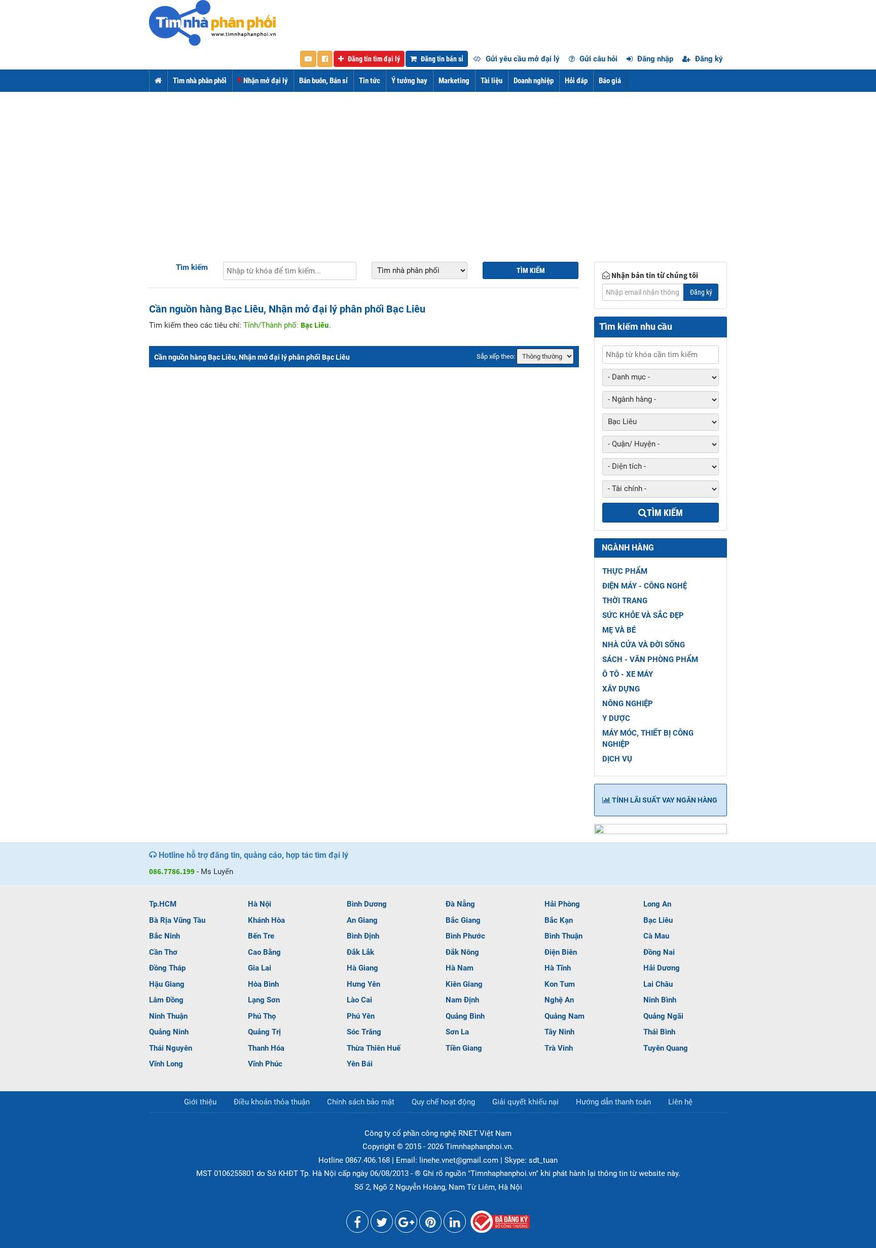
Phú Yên (361, 1016)
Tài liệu (491, 80)
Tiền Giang (464, 1048)
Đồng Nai (659, 952)
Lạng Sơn (264, 999)
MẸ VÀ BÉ (619, 630)
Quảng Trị (264, 1031)
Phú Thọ (262, 1016)
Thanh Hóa (266, 1048)
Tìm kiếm (192, 267)
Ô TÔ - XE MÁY (627, 674)
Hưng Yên (363, 984)
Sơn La (457, 1031)
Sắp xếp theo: (496, 356)
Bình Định (363, 936)
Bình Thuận (563, 936)
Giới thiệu (200, 1101)
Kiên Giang (464, 984)
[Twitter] (382, 1224)
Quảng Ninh (169, 1031)
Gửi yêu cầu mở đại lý (522, 58)
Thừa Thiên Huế (373, 1048)
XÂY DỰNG (621, 689)
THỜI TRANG (624, 600)
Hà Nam (459, 968)
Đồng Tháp (167, 968)
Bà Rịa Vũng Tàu (177, 920)
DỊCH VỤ (617, 759)
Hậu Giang (167, 984)
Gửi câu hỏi (597, 58)
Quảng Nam (564, 1016)
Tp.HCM (162, 904)
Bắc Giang (463, 920)
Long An (657, 904)
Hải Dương (661, 968)
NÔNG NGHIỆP (627, 703)
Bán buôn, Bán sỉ (323, 80)
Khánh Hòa (266, 920)
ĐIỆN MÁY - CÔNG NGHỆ (644, 586)
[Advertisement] (438, 168)
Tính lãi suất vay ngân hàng (663, 800)
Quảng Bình (465, 1016)
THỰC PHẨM (624, 571)
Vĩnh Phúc (265, 1063)
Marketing (454, 80)
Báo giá (610, 80)
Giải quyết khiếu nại (525, 1101)
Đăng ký (708, 58)
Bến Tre (261, 936)
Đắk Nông (462, 952)
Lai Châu (658, 984)
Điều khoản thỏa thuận (272, 1101)
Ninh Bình (659, 999)
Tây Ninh (559, 1031)
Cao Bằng (264, 952)
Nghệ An (559, 999)
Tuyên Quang (665, 1048)
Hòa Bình (263, 984)
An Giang (362, 920)
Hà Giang (362, 968)
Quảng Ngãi (663, 1016)
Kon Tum (559, 984)
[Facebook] (357, 1224)
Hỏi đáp (576, 80)
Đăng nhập (654, 58)
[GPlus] (406, 1224)
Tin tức (369, 80)
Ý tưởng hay (409, 80)
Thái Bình (659, 1031)
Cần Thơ (163, 952)
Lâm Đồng (166, 999)
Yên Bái (360, 1063)
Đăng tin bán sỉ (441, 59)
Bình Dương (367, 904)
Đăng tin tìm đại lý (373, 59)
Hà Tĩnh (557, 968)
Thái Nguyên (170, 1048)
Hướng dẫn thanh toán (613, 1101)
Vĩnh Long (166, 1063)
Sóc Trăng (364, 1031)
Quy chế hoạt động (443, 1101)
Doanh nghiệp (534, 80)
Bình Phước (465, 936)
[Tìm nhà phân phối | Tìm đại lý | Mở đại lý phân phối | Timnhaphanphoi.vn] (212, 22)
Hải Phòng (562, 904)
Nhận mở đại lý (265, 80)
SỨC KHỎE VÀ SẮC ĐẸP (643, 615)
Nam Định (462, 999)
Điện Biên (560, 952)
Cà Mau (656, 936)
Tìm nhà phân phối (200, 80)
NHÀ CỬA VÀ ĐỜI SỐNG (643, 644)
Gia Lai (259, 968)
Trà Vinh (558, 1048)
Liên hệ (680, 1101)
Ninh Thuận (168, 1016)
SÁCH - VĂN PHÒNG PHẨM (650, 659)
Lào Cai (359, 999)
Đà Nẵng (460, 904)
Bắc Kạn (558, 920)
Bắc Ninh (164, 936)
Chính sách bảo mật (360, 1101)
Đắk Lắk (360, 952)
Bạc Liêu (658, 920)
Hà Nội (259, 904)
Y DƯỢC (616, 718)
